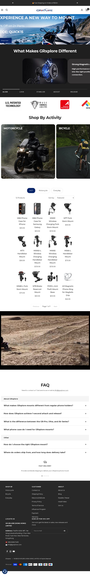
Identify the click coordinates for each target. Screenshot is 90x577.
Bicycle (8, 494)
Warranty (35, 517)
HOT (31, 191)
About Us (61, 490)
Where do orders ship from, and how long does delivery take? (35, 452)
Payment (35, 513)
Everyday (57, 191)
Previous (36, 306)
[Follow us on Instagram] (10, 551)
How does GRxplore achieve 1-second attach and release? (33, 413)
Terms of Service (38, 505)
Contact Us (36, 490)
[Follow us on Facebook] (7, 551)
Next (55, 306)
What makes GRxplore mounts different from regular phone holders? (38, 405)
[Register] (64, 531)
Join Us (60, 505)
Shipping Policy (37, 494)
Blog (60, 494)
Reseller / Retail (63, 498)
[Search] (7, 10)
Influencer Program (39, 509)
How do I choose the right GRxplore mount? (26, 444)
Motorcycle (43, 191)
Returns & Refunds (38, 498)
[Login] (82, 10)
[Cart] (87, 10)
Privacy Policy (37, 501)
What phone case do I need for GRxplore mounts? (29, 429)
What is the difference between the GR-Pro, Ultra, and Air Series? (36, 421)
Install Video (62, 501)
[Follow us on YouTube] (13, 551)
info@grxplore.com (61, 390)
